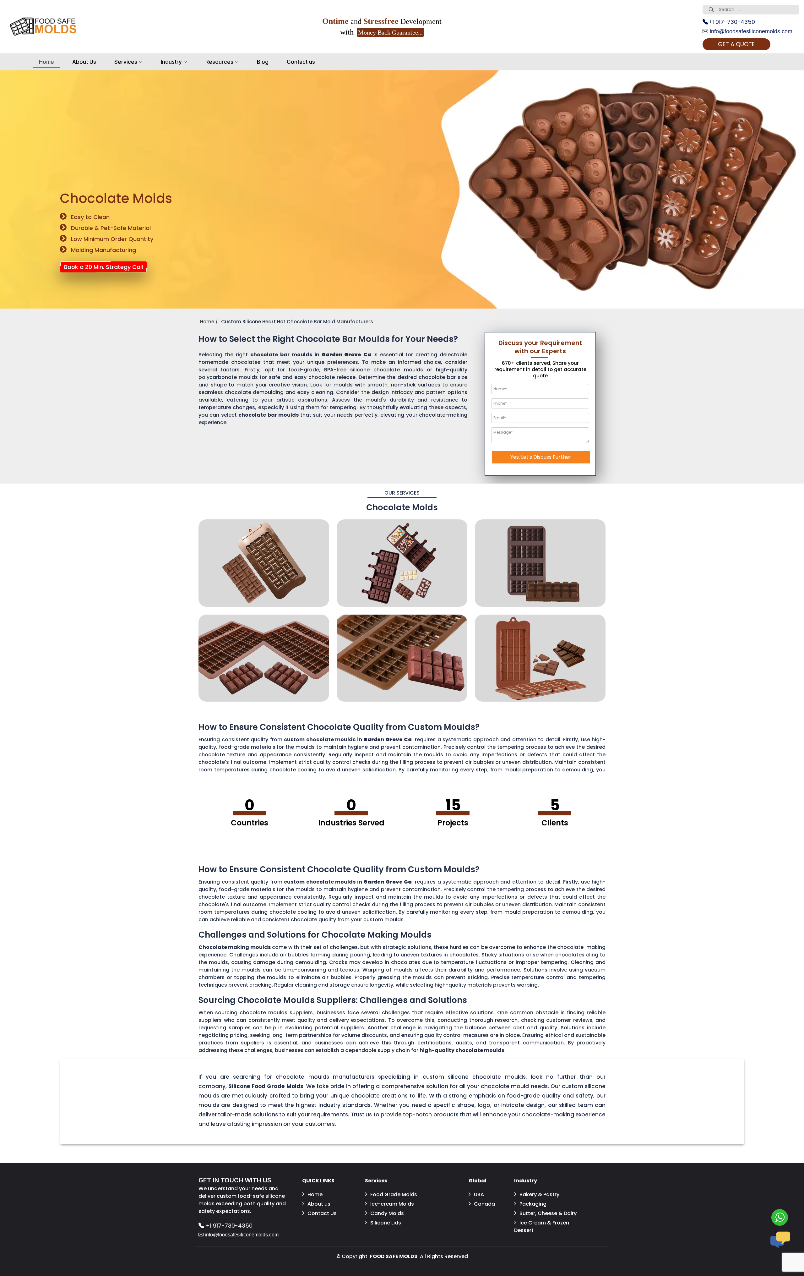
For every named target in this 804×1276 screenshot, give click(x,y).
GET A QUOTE (736, 44)
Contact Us (322, 1213)
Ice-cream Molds (392, 1204)
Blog (263, 62)
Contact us (301, 62)
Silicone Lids (385, 1222)
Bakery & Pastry (539, 1194)
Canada (484, 1204)
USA (479, 1194)
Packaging (532, 1204)
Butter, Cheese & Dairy (548, 1213)
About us (318, 1204)
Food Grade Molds (393, 1194)
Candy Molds (387, 1213)
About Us (84, 62)
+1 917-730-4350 (731, 22)
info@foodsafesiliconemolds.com (750, 31)
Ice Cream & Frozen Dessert (541, 1226)
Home (46, 62)
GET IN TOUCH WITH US (234, 1180)
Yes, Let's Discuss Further (540, 457)
